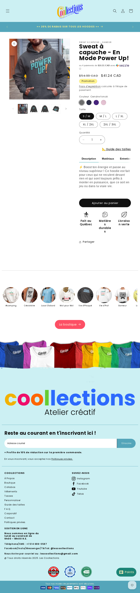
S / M (86, 116)
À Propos (9, 478)
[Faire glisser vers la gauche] (13, 109)
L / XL (120, 116)
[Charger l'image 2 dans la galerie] (33, 108)
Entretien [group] (125, 158)
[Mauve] (96, 102)
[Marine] (89, 102)
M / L (103, 116)
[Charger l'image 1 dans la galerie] (22, 108)
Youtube (82, 488)
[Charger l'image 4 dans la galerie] (56, 108)
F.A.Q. (7, 509)
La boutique (68, 324)
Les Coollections (49, 558)
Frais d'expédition (90, 86)
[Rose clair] (103, 102)
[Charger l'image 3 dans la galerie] (45, 108)
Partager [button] (89, 242)
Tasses (8, 495)
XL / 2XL (88, 124)
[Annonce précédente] (7, 27)
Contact (9, 517)
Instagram (83, 478)
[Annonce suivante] (133, 27)
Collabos (9, 487)
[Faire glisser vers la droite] (66, 109)
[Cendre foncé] (81, 102)
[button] (8, 11)
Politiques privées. (62, 459)
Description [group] (89, 158)
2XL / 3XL (110, 124)
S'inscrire (126, 443)
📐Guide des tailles (116, 149)
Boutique (9, 482)
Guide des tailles (14, 504)
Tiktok (80, 493)
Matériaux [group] (108, 158)
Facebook (83, 483)
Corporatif (10, 513)
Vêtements (10, 491)
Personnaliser (12, 500)
